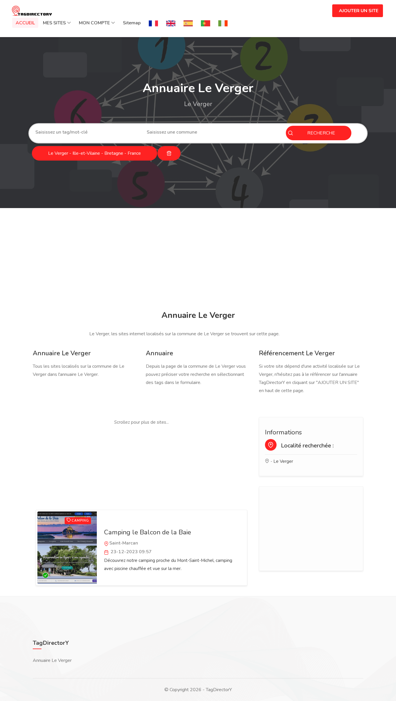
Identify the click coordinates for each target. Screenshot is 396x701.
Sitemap (132, 23)
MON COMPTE (94, 23)
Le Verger (283, 461)
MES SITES (54, 23)
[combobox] (86, 132)
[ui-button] (169, 153)
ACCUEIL (25, 23)
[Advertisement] (198, 260)
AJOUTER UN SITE (358, 11)
